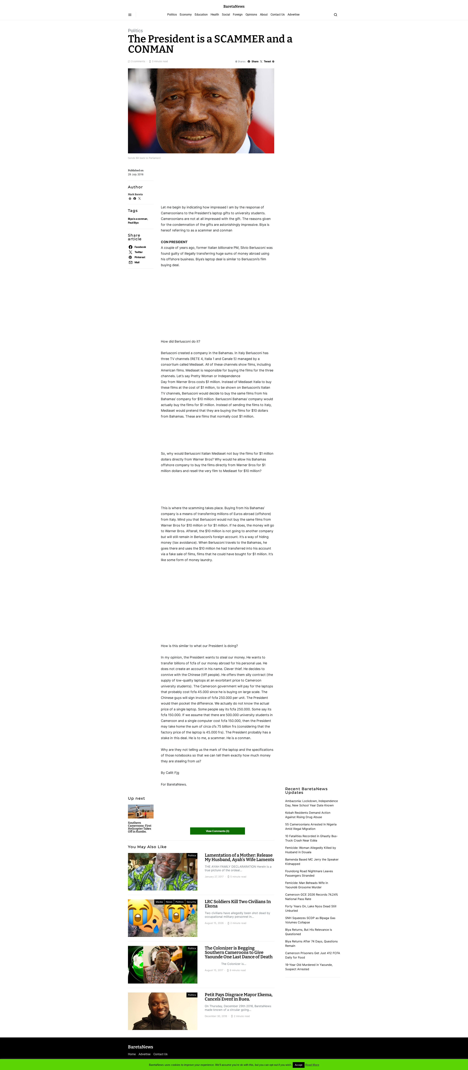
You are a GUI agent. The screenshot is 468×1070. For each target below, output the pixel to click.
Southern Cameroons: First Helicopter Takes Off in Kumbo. (139, 827)
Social (226, 14)
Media (159, 901)
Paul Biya (133, 222)
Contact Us (278, 14)
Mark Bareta (135, 194)
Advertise (293, 14)
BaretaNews (234, 6)
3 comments (138, 61)
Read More (312, 1064)
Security (191, 901)
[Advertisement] (190, 183)
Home (132, 1054)
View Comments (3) (217, 831)
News (169, 901)
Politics (172, 14)
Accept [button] (298, 1065)
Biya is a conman (137, 218)
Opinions (251, 14)
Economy (186, 14)
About (264, 14)
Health (215, 14)
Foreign (238, 14)
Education (201, 14)
